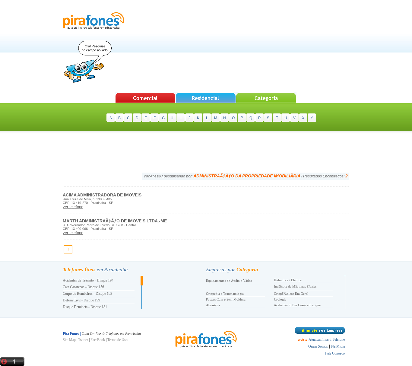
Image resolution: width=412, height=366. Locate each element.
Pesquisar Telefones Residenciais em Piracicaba (206, 97)
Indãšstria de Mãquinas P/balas (295, 286)
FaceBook (97, 340)
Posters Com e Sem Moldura (226, 299)
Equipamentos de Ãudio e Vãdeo (229, 280)
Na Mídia (338, 346)
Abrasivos (213, 305)
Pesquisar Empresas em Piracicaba (145, 97)
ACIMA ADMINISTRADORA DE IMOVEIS (102, 195)
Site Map (69, 340)
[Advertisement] (239, 47)
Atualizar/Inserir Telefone (327, 339)
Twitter (83, 340)
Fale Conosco (335, 353)
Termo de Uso (117, 340)
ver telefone (73, 207)
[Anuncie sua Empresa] (320, 332)
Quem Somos (318, 346)
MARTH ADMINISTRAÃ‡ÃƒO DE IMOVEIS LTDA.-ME (115, 220)
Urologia (280, 299)
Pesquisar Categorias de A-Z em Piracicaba (266, 97)
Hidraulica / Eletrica (288, 280)
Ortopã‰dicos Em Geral (291, 293)
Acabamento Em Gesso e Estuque (297, 305)
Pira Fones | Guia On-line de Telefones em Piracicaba (93, 20)
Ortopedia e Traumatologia (225, 293)
